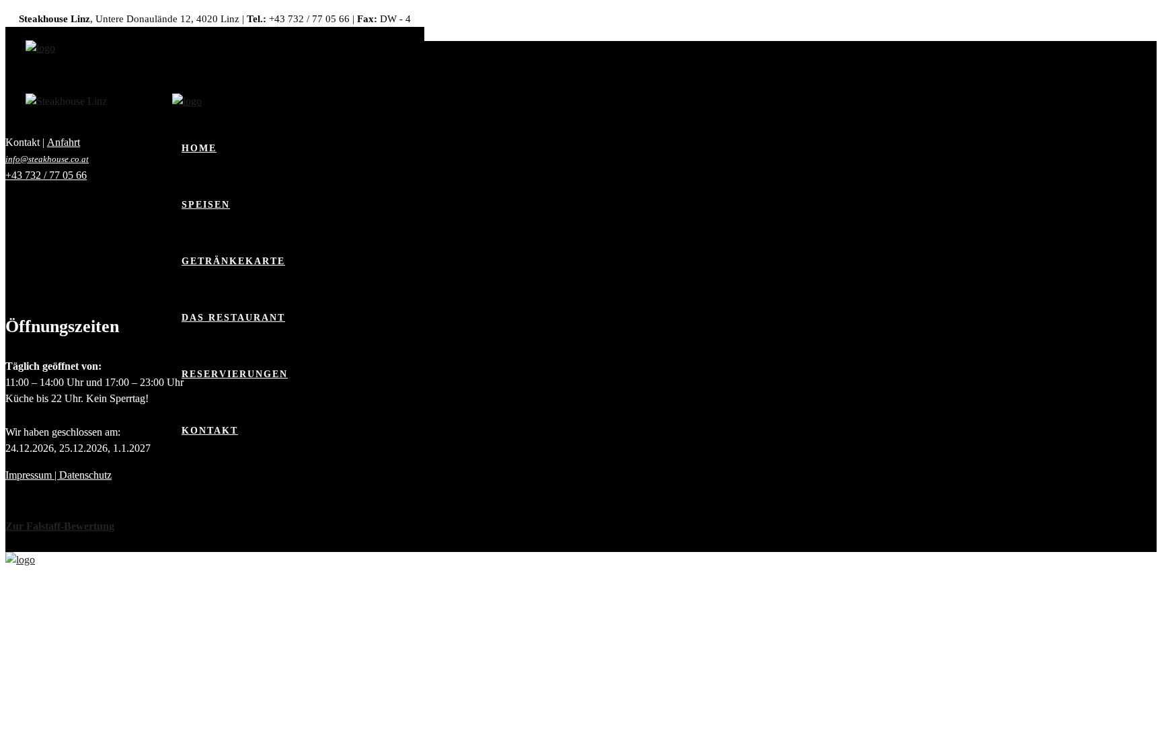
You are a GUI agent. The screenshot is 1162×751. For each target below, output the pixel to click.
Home (199, 148)
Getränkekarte (233, 261)
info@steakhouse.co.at (47, 159)
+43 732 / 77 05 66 (46, 175)
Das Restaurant (233, 318)
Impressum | (32, 475)
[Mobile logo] (20, 559)
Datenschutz (85, 475)
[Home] (40, 48)
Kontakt (210, 431)
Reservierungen (235, 374)
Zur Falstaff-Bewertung (59, 526)
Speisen (206, 205)
